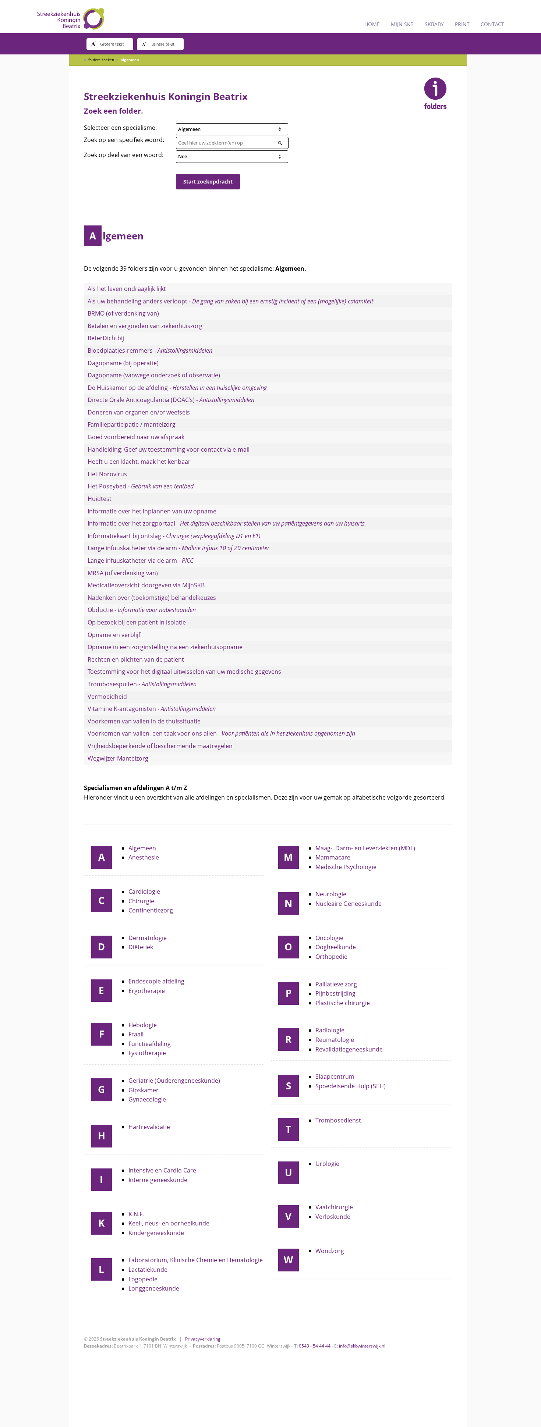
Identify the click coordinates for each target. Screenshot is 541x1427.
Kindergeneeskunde (156, 1233)
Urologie (327, 1164)
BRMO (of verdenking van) (123, 313)
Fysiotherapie (147, 1053)
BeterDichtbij (106, 338)
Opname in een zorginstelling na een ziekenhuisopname (165, 647)
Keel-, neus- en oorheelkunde (168, 1223)
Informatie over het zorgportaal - (226, 523)
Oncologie (329, 938)
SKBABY (434, 24)
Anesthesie (143, 857)
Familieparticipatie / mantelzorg (132, 424)
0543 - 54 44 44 (314, 1346)
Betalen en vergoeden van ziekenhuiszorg (145, 326)
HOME (372, 24)
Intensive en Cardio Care (162, 1170)
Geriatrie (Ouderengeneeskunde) (174, 1081)
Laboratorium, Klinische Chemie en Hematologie (195, 1260)
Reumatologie (334, 1040)
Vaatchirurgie (334, 1207)
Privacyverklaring (202, 1339)
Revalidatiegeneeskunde (349, 1049)
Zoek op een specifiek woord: (124, 140)
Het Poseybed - (141, 486)
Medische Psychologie (345, 867)
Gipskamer (143, 1090)
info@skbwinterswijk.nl (362, 1346)
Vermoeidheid (107, 697)
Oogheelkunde (335, 947)
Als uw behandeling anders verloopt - (230, 301)
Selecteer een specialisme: (120, 128)
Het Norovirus (107, 474)
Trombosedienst (338, 1120)
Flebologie (142, 1025)
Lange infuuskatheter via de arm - (178, 548)
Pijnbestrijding (335, 993)
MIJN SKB (402, 24)
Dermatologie (147, 938)
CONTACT (492, 24)
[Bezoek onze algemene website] (270, 16)
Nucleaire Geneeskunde (348, 904)
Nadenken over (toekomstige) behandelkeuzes (152, 598)
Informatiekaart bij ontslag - (174, 536)
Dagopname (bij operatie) (123, 363)
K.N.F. (136, 1214)
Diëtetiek (140, 947)
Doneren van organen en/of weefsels (139, 412)
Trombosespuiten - (142, 684)
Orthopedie (331, 957)
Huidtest (100, 499)
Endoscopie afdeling (156, 981)
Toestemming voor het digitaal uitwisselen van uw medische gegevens (184, 672)
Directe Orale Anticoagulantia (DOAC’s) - (171, 400)
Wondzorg (329, 1251)
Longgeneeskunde (153, 1288)
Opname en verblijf (114, 635)
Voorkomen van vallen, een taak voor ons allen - (221, 733)
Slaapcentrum (334, 1076)
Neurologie (330, 894)
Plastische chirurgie (342, 1003)
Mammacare (332, 857)
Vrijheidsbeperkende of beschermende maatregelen (160, 746)
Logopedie (143, 1279)
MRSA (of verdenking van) (123, 573)
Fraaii (136, 1034)
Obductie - (142, 610)
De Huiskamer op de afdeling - (177, 388)
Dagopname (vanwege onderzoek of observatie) (154, 375)
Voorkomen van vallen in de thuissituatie (144, 721)
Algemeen (142, 848)
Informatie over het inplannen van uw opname (152, 511)
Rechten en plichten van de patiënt (136, 659)
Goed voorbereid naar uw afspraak (136, 437)
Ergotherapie (146, 991)
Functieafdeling (149, 1044)
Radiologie (329, 1030)
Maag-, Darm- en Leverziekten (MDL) (365, 848)
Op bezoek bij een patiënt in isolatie (137, 622)
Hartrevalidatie (149, 1127)
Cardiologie (144, 891)
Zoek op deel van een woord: (123, 155)
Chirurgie (141, 901)
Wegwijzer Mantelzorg (118, 758)
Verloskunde (332, 1217)
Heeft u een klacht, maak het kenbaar (139, 462)
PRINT (462, 24)
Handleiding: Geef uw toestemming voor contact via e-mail (169, 449)
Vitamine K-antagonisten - (152, 709)
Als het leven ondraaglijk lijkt (127, 289)
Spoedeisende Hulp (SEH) (350, 1086)
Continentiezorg (150, 910)
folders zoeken (101, 59)
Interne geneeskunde (157, 1180)
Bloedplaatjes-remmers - (150, 350)
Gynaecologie (147, 1099)
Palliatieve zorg (336, 984)
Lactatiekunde (147, 1270)
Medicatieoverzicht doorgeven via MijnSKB (146, 585)
